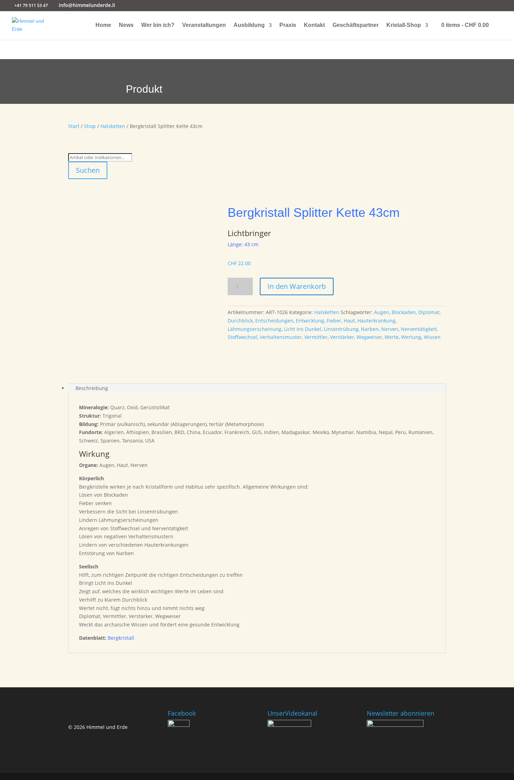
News (126, 25)
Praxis (287, 25)
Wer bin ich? (157, 25)
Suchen (88, 170)
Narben (370, 329)
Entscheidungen (274, 320)
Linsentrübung (341, 329)
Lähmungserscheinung (254, 329)
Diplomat (429, 312)
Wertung (411, 337)
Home (103, 25)
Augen (381, 312)
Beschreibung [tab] (92, 388)
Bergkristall (121, 637)
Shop (90, 126)
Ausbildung (249, 25)
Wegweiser (369, 337)
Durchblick (240, 320)
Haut (349, 320)
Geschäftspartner (356, 25)
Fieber (334, 320)
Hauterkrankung (376, 320)
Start (73, 126)
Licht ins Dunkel (302, 329)
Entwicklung (310, 320)
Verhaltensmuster (281, 337)
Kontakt (314, 25)
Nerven (389, 329)
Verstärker (342, 337)
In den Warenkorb (296, 286)
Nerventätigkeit (419, 329)
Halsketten (112, 126)
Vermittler (316, 337)
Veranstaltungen (204, 25)
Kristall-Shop (403, 25)
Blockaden (404, 312)
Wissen (432, 337)
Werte (392, 337)
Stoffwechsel (242, 337)
